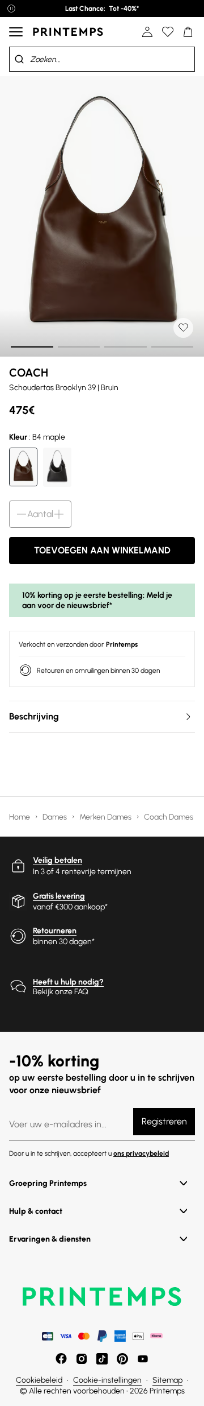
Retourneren (54, 931)
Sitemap (167, 1380)
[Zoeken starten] (19, 59)
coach (28, 372)
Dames (55, 817)
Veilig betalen (57, 860)
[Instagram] (81, 1359)
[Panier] (188, 32)
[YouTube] (143, 1359)
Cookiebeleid (39, 1380)
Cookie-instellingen (107, 1380)
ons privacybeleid (141, 1153)
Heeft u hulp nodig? (68, 982)
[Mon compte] (147, 32)
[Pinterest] (122, 1359)
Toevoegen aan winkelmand (102, 550)
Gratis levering (59, 896)
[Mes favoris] (168, 32)
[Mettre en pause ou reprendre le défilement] (11, 8)
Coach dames (169, 817)
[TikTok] (102, 1359)
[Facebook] (61, 1359)
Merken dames (106, 817)
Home (20, 817)
